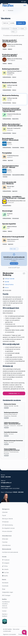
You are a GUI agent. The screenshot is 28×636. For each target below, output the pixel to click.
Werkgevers (5, 509)
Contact (4, 611)
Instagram (6, 563)
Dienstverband (5, 28)
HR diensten (5, 522)
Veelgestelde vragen (7, 592)
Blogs (3, 589)
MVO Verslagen (6, 595)
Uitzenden (5, 512)
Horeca (7, 287)
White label (5, 539)
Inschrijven (13, 263)
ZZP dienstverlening (7, 525)
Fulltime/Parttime (9, 284)
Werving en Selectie (7, 518)
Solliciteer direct (13, 393)
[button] (25, 5)
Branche (15, 28)
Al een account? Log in (14, 267)
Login (24, 1)
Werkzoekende (6, 549)
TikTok (6, 566)
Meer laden (13, 248)
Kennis (4, 579)
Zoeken (20, 23)
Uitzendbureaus (7, 535)
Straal (13, 31)
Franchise (4, 542)
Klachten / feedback (5, 615)
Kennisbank (5, 582)
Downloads (5, 586)
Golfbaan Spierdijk (9, 278)
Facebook (6, 560)
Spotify (6, 575)
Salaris (22, 28)
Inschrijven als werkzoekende (10, 552)
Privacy (20, 634)
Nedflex (4, 599)
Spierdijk (7, 281)
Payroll (4, 515)
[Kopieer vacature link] (24, 273)
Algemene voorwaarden (9, 634)
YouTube (6, 572)
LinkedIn (6, 569)
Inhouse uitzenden (7, 531)
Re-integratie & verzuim (8, 528)
